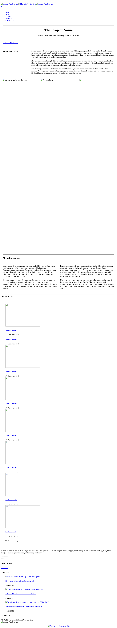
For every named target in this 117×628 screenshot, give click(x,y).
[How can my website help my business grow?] (22, 577)
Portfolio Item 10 (11, 500)
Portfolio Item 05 (11, 339)
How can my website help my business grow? (19, 581)
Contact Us (9, 20)
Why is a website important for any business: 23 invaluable (24, 606)
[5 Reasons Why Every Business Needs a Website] (24, 589)
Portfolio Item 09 (11, 403)
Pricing (8, 16)
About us (8, 18)
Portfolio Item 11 (10, 532)
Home (7, 12)
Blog (7, 14)
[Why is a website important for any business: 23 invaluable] (27, 602)
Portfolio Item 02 (11, 330)
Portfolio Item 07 (11, 468)
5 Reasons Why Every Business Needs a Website (20, 594)
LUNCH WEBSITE (10, 43)
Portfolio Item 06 (11, 436)
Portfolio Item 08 (11, 371)
